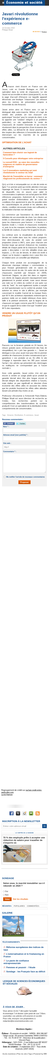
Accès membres (8, 1054)
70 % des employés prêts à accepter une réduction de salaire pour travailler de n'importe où (24, 840)
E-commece (28, 415)
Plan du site (22, 1054)
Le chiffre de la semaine (24, 833)
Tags (30, 1054)
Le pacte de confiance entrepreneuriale (16, 962)
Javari (36, 415)
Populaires (19, 906)
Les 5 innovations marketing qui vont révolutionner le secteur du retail (20, 171)
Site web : (7, 443)
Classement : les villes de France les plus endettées (13, 933)
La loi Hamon (7, 794)
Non (6, 895)
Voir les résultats (20, 899)
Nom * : (6, 427)
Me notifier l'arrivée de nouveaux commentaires (25, 477)
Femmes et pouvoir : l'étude (20, 967)
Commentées (33, 906)
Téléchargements (11, 942)
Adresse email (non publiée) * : (15, 435)
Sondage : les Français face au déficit (25, 971)
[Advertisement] (23, 515)
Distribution (19, 415)
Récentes (6, 906)
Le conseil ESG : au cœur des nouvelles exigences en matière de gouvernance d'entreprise (21, 164)
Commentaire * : (9, 451)
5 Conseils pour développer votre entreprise (23, 158)
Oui (6, 891)
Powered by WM (40, 1054)
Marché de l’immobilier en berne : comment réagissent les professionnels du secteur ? (22, 177)
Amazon (10, 415)
